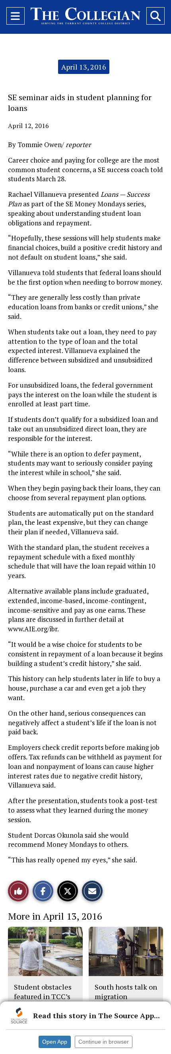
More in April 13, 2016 (55, 916)
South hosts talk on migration (126, 991)
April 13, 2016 (83, 67)
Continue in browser (103, 1041)
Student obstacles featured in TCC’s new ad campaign (43, 996)
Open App (54, 1041)
